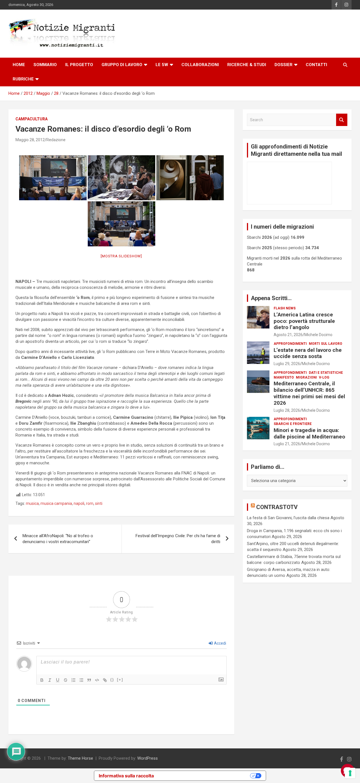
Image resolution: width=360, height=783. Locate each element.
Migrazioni (306, 377)
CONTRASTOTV (277, 507)
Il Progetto (79, 64)
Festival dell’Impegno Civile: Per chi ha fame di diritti (178, 538)
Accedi (219, 643)
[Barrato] (65, 680)
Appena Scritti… (271, 298)
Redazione (56, 140)
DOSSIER (283, 64)
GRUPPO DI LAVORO (122, 64)
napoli (79, 503)
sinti (98, 503)
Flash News (285, 308)
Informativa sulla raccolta (126, 775)
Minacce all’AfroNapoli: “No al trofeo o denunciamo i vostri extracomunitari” (57, 538)
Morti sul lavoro (325, 344)
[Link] (105, 680)
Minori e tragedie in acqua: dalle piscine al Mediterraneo (309, 433)
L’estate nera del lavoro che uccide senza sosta (308, 353)
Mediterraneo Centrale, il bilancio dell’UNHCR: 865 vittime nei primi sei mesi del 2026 (309, 393)
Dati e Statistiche (326, 373)
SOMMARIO (45, 64)
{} (112, 680)
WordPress (147, 758)
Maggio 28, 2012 (30, 140)
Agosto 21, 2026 (288, 334)
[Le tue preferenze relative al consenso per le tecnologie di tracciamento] (350, 773)
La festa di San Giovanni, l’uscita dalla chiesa (288, 517)
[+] (120, 680)
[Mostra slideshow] (121, 256)
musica (32, 503)
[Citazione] (89, 680)
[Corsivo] (50, 680)
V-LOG (324, 377)
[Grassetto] (42, 680)
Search (341, 120)
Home (19, 64)
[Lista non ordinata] (81, 680)
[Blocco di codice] (97, 680)
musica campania (56, 503)
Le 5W (162, 64)
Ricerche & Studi (246, 64)
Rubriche (23, 79)
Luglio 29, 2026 (287, 363)
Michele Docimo (318, 334)
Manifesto (284, 377)
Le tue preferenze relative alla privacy (204, 775)
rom (89, 503)
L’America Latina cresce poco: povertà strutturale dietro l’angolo (304, 321)
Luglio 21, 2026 (287, 444)
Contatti (316, 64)
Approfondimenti (290, 344)
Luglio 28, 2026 (287, 410)
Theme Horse (80, 758)
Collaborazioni (200, 64)
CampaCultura (31, 119)
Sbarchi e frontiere (293, 424)
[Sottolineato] (58, 680)
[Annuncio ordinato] (73, 680)
